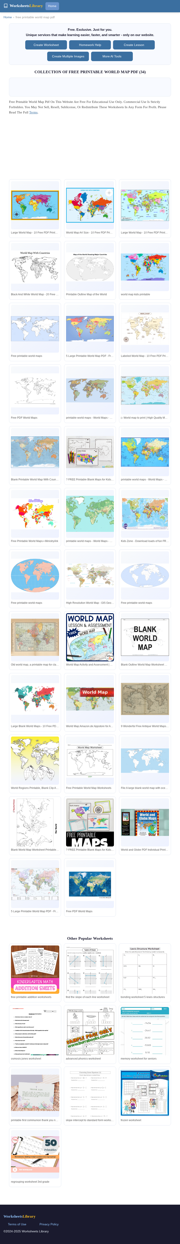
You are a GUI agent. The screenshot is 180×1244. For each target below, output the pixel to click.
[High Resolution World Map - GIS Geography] (90, 575)
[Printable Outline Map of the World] (90, 266)
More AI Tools (112, 56)
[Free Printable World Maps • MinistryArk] (35, 513)
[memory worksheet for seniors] (145, 1041)
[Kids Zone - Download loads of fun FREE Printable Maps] (145, 514)
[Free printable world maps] (35, 328)
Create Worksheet (46, 45)
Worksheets (20, 1216)
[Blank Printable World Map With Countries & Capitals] (35, 452)
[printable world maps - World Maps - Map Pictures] (90, 390)
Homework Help (90, 45)
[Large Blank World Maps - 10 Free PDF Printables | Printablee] (35, 699)
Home (52, 6)
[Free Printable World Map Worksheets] (90, 761)
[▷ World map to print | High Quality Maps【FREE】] (145, 390)
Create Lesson (134, 45)
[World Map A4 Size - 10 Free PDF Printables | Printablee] (90, 205)
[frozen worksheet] (145, 1093)
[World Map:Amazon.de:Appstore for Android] (90, 699)
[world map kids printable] (145, 267)
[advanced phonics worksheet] (90, 1041)
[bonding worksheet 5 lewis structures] (145, 979)
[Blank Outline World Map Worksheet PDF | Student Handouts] (145, 637)
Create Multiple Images (68, 56)
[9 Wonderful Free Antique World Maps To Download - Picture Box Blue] (145, 699)
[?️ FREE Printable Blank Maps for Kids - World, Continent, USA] (90, 452)
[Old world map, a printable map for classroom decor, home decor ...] (35, 637)
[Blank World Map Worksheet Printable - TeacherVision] (35, 829)
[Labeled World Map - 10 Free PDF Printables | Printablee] (145, 328)
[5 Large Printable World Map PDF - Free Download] (90, 328)
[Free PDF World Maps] (35, 390)
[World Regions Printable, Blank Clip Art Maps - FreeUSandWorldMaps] (35, 761)
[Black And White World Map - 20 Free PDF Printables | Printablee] (35, 267)
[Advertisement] (90, 148)
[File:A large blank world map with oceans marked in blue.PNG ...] (145, 760)
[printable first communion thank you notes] (35, 1093)
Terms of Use (17, 1224)
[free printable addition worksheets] (35, 969)
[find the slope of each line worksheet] (90, 976)
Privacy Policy (49, 1224)
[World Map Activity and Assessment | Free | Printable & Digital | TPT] (90, 637)
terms (33, 112)
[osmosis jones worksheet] (35, 1038)
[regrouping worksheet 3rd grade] (35, 1154)
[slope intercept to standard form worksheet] (90, 1100)
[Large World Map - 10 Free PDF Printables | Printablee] (35, 205)
